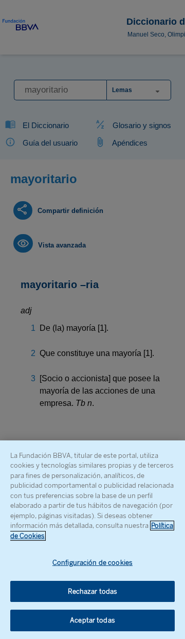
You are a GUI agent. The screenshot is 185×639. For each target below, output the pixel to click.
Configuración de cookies (92, 562)
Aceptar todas (92, 620)
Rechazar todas (93, 591)
